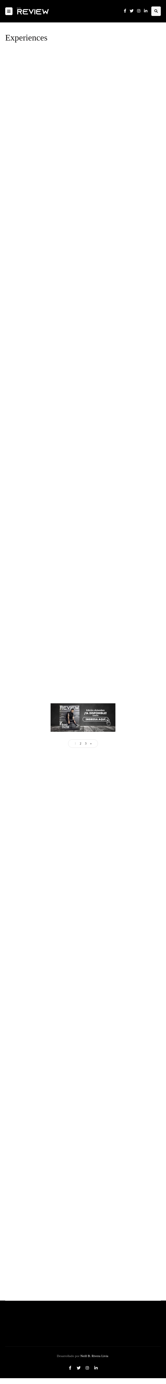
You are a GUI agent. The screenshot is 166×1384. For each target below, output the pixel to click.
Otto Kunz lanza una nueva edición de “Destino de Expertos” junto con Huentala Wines (118, 103)
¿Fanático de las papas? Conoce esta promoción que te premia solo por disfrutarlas (116, 299)
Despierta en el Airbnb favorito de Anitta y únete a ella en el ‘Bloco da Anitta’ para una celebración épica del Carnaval (121, 364)
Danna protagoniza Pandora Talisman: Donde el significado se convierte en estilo (60, 1191)
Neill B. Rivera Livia (94, 1356)
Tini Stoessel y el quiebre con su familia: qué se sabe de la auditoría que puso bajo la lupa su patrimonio (75, 1065)
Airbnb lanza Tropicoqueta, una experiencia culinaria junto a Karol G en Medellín (119, 234)
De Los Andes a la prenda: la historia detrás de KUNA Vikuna (78, 806)
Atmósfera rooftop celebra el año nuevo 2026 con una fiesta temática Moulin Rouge (119, 168)
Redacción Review (94, 116)
